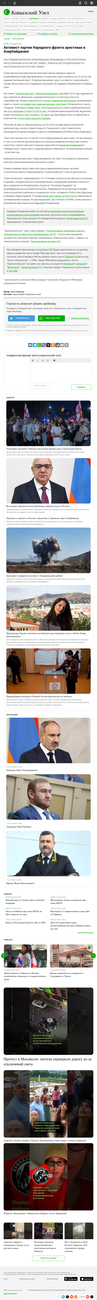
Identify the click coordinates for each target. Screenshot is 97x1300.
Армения (44, 18)
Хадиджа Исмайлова (46, 93)
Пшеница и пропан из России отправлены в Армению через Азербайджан (42, 518)
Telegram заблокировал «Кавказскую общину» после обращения (35, 1213)
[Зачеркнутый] (47, 360)
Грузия (6, 22)
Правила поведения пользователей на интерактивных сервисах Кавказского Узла (57, 1290)
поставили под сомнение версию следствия (43, 104)
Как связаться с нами (27, 1279)
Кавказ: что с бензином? (16, 34)
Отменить (81, 387)
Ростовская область (47, 26)
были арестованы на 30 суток (59, 196)
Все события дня (85, 933)
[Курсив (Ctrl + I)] (37, 360)
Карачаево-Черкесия (66, 22)
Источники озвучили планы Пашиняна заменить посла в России (37, 506)
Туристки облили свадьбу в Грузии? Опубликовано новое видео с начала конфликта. (45, 1140)
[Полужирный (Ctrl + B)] (32, 360)
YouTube (13, 271)
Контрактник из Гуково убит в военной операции (25, 901)
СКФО (80, 26)
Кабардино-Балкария (38, 22)
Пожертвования (52, 1279)
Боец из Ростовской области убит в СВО (25, 922)
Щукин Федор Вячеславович (20, 883)
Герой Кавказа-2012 (77, 218)
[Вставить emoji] (54, 360)
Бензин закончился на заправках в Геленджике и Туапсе (66, 975)
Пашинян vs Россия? (49, 34)
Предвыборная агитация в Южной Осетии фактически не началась (39, 696)
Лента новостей (18, 38)
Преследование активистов (45, 241)
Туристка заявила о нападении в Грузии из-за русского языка (16, 1245)
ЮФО (58, 30)
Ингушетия (24, 22)
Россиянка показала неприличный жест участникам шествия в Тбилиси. (45, 1246)
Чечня (24, 30)
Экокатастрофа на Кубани (82, 34)
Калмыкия (52, 22)
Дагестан (14, 22)
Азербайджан (34, 18)
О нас (5, 1279)
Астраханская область (58, 18)
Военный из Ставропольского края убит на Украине (70, 913)
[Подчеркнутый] (42, 360)
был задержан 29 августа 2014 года (27, 111)
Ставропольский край (12, 30)
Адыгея (24, 18)
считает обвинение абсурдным (59, 100)
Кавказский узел (25, 93)
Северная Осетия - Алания (66, 26)
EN (9, 2)
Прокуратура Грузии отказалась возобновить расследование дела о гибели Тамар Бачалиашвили (46, 635)
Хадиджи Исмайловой (71, 145)
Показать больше (49, 1258)
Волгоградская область (77, 18)
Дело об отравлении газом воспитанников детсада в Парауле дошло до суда (71, 925)
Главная (7, 38)
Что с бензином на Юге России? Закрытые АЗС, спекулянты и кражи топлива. (76, 1246)
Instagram (81, 263)
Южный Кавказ (48, 30)
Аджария (15, 18)
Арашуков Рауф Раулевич (18, 826)
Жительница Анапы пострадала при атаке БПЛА (68, 901)
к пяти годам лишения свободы (34, 118)
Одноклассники (29, 267)
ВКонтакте (13, 267)
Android (42, 249)
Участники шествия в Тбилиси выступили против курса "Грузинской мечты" (44, 448)
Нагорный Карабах (11, 26)
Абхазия (7, 18)
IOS (50, 249)
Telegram (69, 256)
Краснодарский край (83, 22)
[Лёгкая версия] (15, 3)
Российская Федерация (29, 26)
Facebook (69, 263)
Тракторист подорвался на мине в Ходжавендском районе (34, 575)
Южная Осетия (34, 30)
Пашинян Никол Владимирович (22, 770)
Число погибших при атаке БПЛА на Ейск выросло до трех (24, 913)
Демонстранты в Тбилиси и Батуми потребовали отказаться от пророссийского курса (25, 976)
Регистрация (40, 386)
